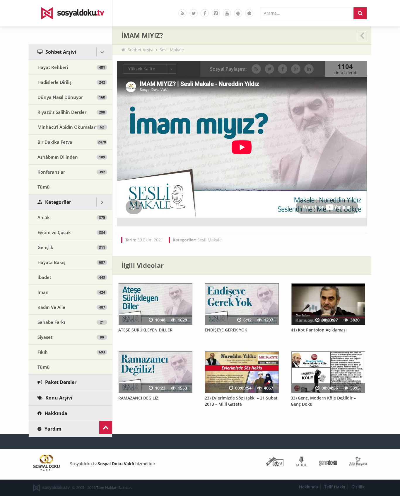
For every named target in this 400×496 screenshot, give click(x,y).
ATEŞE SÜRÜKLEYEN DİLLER (145, 330)
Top (105, 427)
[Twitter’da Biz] (193, 13)
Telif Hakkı (334, 487)
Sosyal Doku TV (70, 13)
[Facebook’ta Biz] (205, 13)
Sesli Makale (172, 50)
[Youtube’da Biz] (227, 13)
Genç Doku (328, 463)
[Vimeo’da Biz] (216, 13)
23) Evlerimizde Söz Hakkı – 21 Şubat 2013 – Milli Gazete (241, 401)
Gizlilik (358, 487)
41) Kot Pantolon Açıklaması (319, 330)
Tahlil (301, 463)
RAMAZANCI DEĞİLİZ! (139, 398)
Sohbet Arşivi (140, 50)
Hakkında (308, 487)
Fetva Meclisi (274, 463)
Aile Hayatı (358, 463)
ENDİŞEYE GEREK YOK (226, 330)
